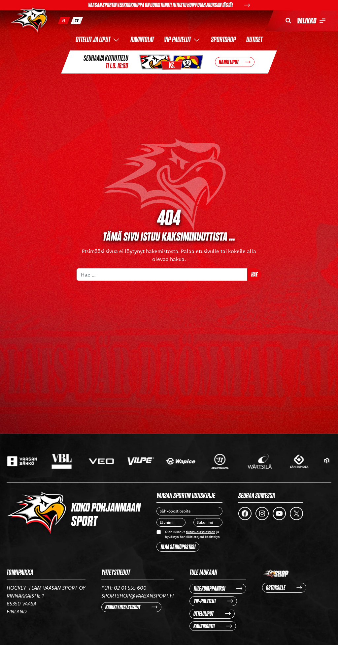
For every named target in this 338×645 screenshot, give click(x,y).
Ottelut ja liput (93, 40)
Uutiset (254, 40)
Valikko (306, 20)
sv (77, 20)
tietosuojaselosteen (200, 532)
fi (63, 20)
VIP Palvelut (177, 40)
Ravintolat (142, 40)
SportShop (223, 40)
